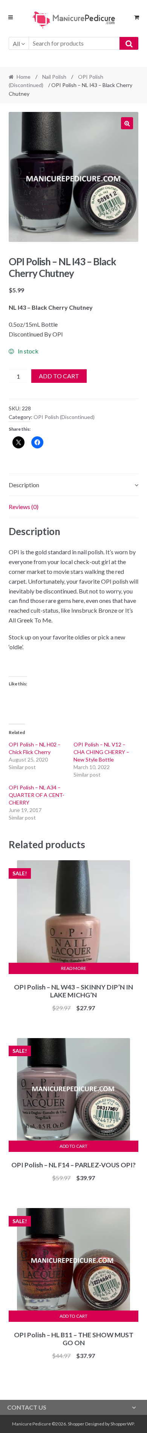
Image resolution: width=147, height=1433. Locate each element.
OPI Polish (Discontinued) (64, 417)
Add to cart (59, 375)
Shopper (76, 1424)
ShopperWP (122, 1424)
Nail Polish (54, 76)
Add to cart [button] (73, 1146)
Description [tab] (24, 484)
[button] (127, 123)
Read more (73, 968)
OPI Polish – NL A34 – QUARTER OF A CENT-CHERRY (36, 795)
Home (24, 76)
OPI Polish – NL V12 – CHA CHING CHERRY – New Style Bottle (101, 752)
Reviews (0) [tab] (23, 506)
